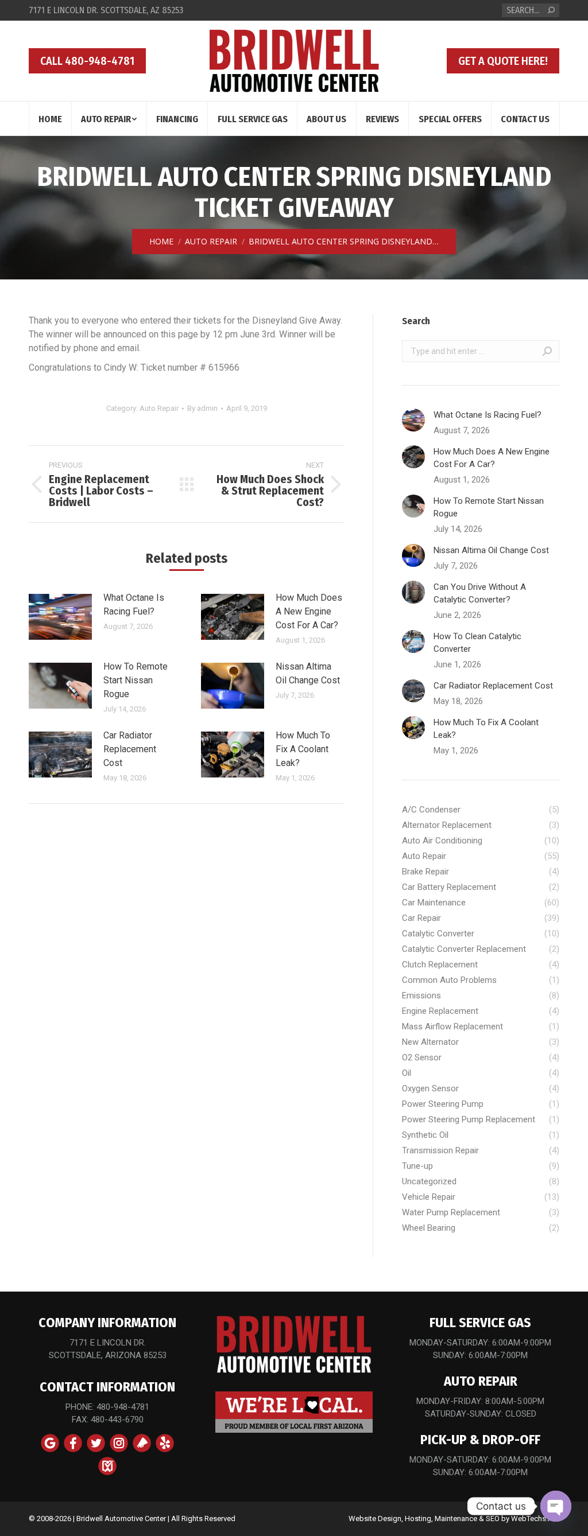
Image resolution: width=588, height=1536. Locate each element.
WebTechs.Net (535, 1518)
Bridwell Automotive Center (121, 1518)
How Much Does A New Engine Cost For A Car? (309, 611)
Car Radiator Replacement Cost (129, 749)
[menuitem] (50, 118)
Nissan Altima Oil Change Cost (308, 673)
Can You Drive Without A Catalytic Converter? (480, 593)
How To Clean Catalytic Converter (477, 642)
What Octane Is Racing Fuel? (133, 604)
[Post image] (60, 617)
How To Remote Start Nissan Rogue (135, 680)
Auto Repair (159, 408)
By (202, 408)
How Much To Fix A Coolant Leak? (303, 749)
